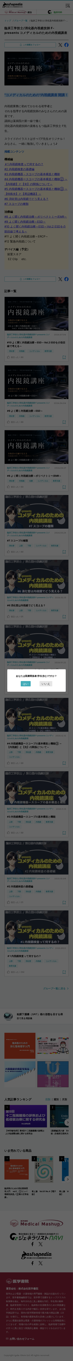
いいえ (46, 683)
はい (26, 683)
